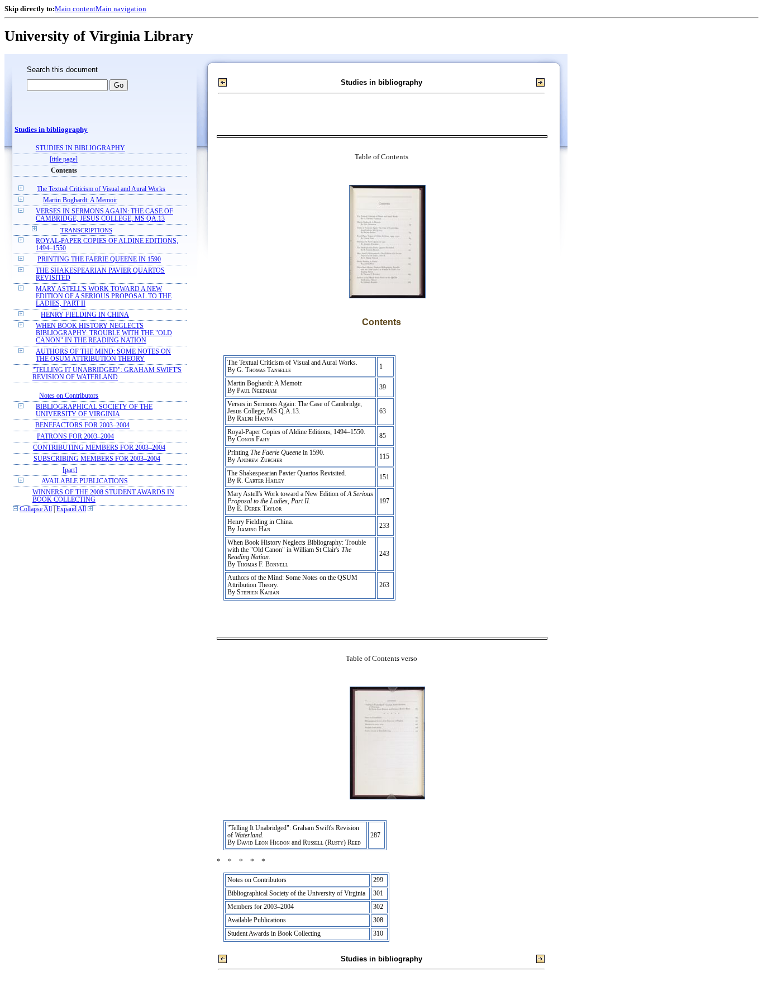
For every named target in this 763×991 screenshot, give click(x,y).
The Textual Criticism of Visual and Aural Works (101, 189)
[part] (70, 470)
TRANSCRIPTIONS (86, 230)
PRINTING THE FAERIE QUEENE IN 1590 (99, 259)
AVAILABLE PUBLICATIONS (84, 481)
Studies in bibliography (51, 130)
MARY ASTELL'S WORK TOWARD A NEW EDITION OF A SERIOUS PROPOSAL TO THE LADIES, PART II (103, 296)
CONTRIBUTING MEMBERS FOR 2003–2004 (99, 447)
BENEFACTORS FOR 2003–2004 (82, 425)
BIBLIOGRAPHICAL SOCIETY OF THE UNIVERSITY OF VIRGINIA (94, 410)
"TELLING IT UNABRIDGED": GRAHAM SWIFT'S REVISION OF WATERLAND (107, 373)
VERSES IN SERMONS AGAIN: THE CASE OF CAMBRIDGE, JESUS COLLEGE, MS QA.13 (104, 215)
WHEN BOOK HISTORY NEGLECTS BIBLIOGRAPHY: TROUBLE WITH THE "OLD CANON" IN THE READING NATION (104, 333)
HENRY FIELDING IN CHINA (85, 314)
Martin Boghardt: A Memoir (80, 200)
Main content (75, 8)
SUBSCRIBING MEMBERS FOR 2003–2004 (97, 459)
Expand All (71, 509)
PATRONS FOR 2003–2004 (75, 436)
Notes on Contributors (68, 395)
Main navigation (121, 8)
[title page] (64, 159)
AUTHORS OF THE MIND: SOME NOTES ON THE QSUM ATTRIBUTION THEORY (103, 355)
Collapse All (36, 509)
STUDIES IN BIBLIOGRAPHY (80, 148)
